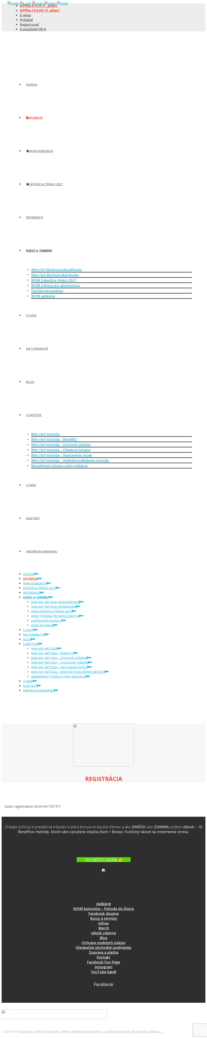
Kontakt (103, 957)
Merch (103, 928)
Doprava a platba (103, 952)
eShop (103, 923)
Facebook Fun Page (103, 962)
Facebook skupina (103, 913)
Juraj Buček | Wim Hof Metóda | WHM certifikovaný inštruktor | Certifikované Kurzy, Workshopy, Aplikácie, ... (90, 1031)
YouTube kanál (103, 971)
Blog (103, 937)
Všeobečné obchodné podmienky (103, 947)
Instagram (103, 966)
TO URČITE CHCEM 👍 (104, 859)
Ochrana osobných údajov (104, 942)
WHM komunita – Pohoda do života (103, 908)
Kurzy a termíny (103, 918)
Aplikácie (103, 903)
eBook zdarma (103, 932)
